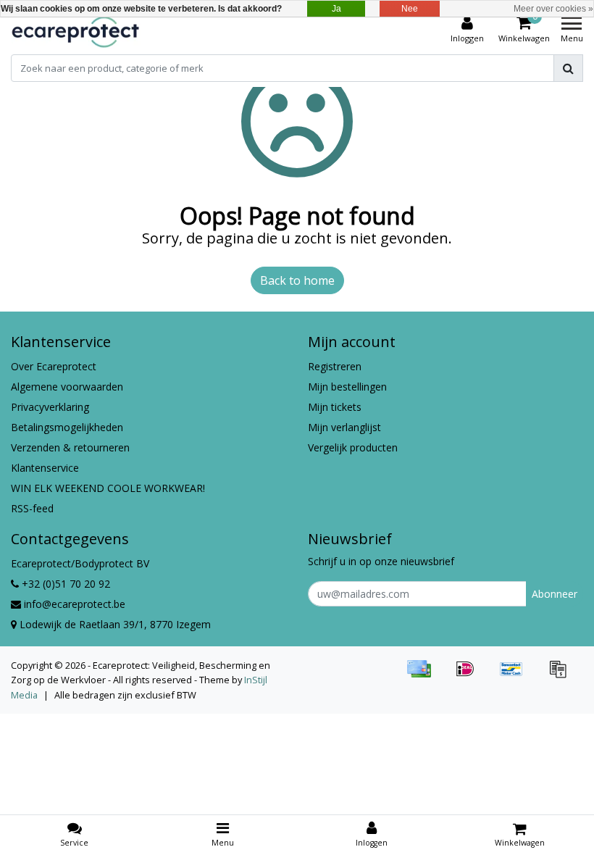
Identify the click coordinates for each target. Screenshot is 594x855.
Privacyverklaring (50, 407)
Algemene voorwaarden (67, 386)
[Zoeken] (568, 68)
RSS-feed (32, 508)
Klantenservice (45, 468)
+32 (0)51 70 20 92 (64, 584)
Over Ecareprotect (53, 366)
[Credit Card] (424, 675)
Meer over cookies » (553, 9)
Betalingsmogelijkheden (67, 427)
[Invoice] (561, 675)
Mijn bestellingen (347, 386)
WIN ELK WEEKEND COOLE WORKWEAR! (108, 488)
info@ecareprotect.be (74, 604)
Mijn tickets (334, 407)
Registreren (334, 366)
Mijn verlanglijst (344, 427)
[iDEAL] (470, 675)
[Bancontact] (516, 675)
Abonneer (554, 594)
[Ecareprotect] (77, 30)
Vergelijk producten (353, 447)
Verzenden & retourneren (70, 447)
